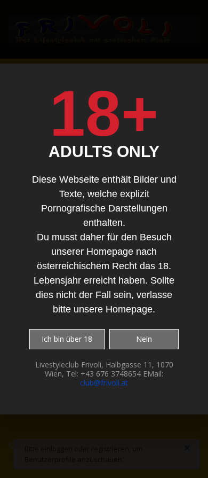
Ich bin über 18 (67, 339)
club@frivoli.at (104, 383)
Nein (144, 339)
